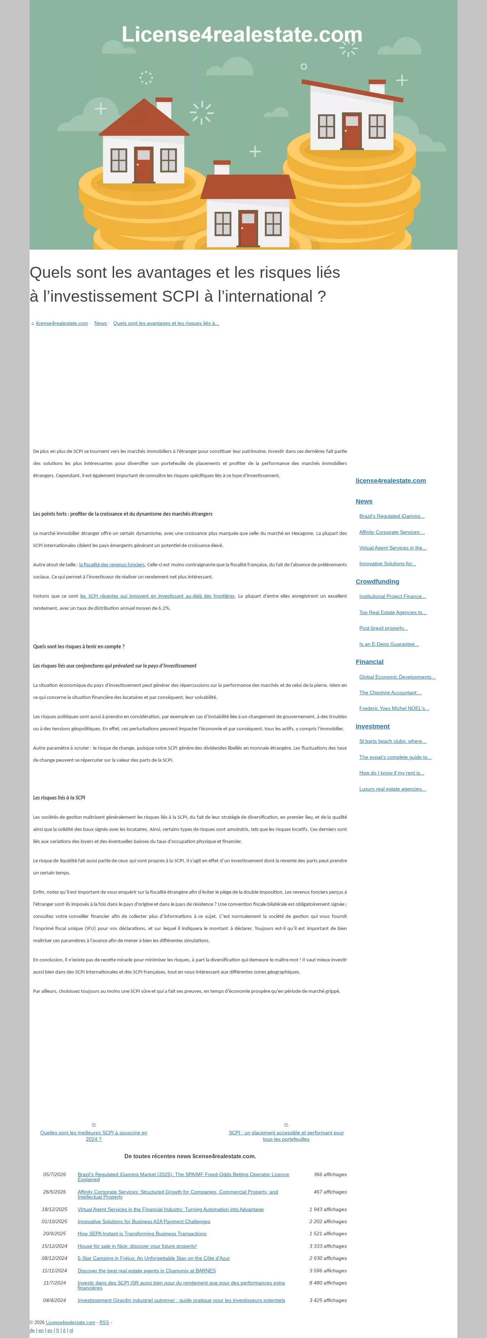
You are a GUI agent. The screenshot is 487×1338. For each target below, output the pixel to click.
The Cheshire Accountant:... (390, 692)
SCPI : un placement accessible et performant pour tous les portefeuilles (286, 1136)
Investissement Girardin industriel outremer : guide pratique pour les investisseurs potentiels (181, 1300)
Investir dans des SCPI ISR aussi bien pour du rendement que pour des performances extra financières (181, 1285)
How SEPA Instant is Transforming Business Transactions (142, 1233)
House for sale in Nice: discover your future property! (137, 1245)
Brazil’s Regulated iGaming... (392, 516)
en (41, 1330)
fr (57, 1330)
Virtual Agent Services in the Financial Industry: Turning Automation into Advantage (171, 1209)
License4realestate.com (70, 1322)
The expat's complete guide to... (395, 757)
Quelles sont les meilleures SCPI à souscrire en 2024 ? (93, 1136)
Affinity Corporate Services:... (392, 532)
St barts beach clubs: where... (392, 741)
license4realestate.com (62, 323)
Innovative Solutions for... (387, 563)
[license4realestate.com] (243, 125)
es (49, 1330)
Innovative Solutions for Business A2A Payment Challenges (144, 1221)
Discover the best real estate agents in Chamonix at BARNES (147, 1270)
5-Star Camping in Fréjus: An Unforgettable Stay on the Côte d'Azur (154, 1258)
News (100, 323)
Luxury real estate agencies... (392, 789)
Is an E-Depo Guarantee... (389, 644)
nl (71, 1330)
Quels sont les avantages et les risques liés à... (166, 323)
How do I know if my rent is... (391, 773)
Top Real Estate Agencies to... (393, 612)
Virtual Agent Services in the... (393, 548)
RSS (104, 1322)
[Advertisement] (190, 381)
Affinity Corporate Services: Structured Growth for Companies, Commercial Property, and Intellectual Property (178, 1194)
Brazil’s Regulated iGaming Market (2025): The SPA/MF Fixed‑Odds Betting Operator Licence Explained (183, 1177)
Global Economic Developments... (397, 677)
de (32, 1330)
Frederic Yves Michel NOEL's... (394, 708)
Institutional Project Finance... (392, 596)
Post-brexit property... (383, 628)
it (64, 1330)
